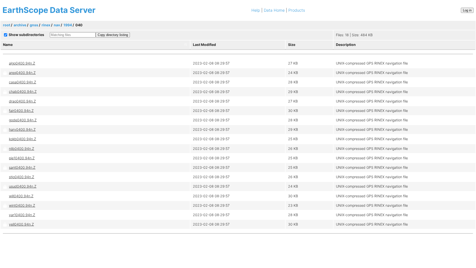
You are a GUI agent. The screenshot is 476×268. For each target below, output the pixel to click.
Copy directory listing (113, 35)
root (6, 25)
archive (20, 25)
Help (255, 10)
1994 (67, 25)
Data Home (274, 10)
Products (296, 10)
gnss (34, 25)
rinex (46, 25)
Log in (467, 10)
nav (57, 25)
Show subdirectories (26, 35)
